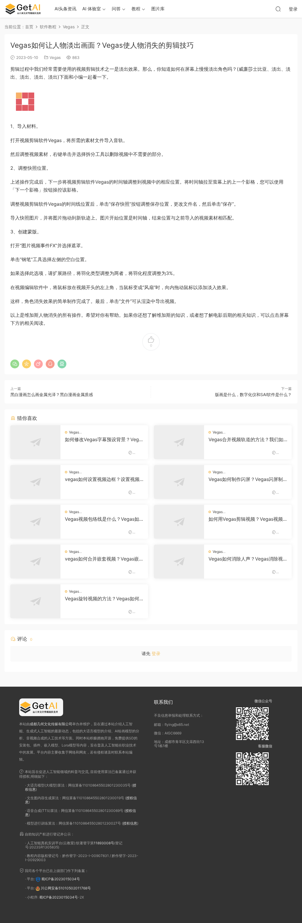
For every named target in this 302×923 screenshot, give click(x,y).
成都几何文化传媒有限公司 (51, 724)
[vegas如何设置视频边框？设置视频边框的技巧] (35, 482)
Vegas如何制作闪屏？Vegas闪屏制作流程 (246, 479)
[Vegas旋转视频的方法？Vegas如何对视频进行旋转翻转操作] (35, 601)
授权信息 (130, 823)
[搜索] (278, 9)
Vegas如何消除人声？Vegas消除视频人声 (246, 559)
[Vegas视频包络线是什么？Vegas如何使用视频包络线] (35, 522)
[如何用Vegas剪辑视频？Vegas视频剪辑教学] (179, 522)
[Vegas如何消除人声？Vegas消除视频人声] (179, 561)
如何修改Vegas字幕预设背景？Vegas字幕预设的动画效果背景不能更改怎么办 (104, 439)
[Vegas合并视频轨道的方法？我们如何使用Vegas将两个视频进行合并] (179, 442)
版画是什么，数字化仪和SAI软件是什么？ (253, 394)
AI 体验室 (91, 8)
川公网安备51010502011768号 (66, 888)
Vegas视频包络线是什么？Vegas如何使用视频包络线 (102, 519)
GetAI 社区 (25, 9)
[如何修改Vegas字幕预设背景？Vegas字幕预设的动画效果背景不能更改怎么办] (35, 442)
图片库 (158, 8)
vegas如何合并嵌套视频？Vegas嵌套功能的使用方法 (104, 559)
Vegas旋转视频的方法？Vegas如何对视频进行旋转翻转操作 (102, 598)
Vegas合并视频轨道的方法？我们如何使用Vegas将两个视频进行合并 (246, 439)
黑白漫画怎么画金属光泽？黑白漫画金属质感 (51, 394)
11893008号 (104, 843)
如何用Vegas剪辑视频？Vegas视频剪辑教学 (246, 519)
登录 (156, 653)
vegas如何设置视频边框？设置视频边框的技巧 (102, 479)
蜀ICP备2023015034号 (60, 879)
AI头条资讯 (65, 8)
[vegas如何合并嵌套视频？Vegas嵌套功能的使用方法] (35, 561)
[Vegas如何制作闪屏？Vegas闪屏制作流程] (179, 482)
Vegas (55, 57)
